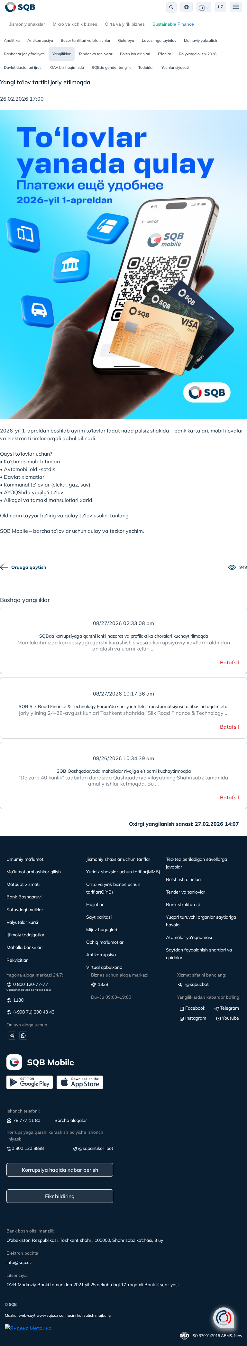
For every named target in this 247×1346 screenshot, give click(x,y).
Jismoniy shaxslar (27, 24)
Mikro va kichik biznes (75, 24)
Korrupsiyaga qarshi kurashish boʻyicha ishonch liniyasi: (54, 1135)
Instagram (195, 1018)
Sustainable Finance (173, 24)
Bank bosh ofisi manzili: (30, 1230)
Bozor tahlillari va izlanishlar (85, 40)
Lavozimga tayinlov (159, 40)
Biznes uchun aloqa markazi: (120, 975)
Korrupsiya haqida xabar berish (60, 1170)
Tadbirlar (146, 67)
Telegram (229, 1008)
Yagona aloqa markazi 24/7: (34, 975)
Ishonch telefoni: (23, 1111)
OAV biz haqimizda (67, 67)
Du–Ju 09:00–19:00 (111, 997)
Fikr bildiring (60, 1196)
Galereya (126, 40)
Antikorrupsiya (40, 40)
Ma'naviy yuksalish (200, 40)
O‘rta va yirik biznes (125, 24)
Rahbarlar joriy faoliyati (24, 53)
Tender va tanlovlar (95, 53)
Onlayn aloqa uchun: (27, 1024)
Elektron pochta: (23, 1253)
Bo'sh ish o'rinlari (135, 53)
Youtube (230, 1018)
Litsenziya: (17, 1275)
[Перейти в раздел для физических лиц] (20, 7)
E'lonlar (164, 53)
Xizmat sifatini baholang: (201, 975)
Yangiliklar (61, 53)
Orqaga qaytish (28, 567)
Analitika (12, 40)
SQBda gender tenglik (111, 67)
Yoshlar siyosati (175, 67)
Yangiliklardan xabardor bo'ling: (209, 997)
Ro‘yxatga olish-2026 (197, 53)
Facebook (195, 1008)
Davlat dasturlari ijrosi (23, 67)
